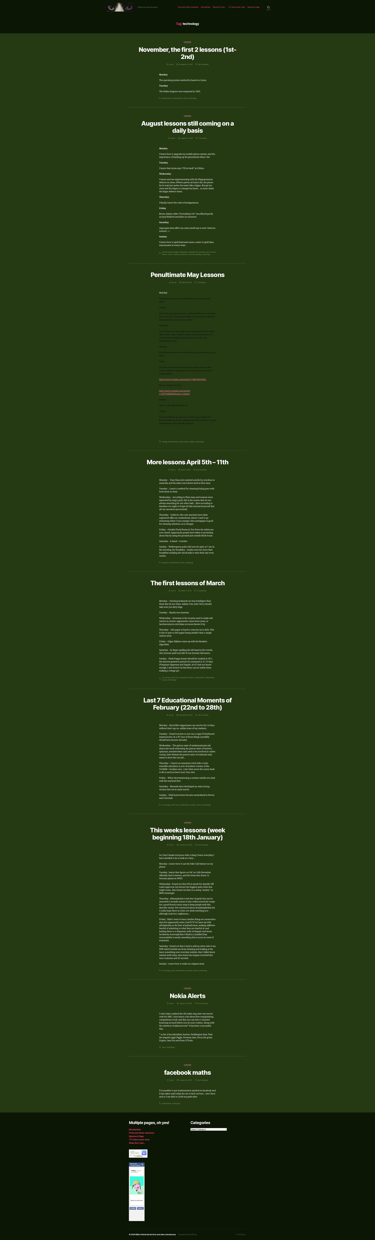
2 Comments (201, 591)
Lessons (187, 42)
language (183, 677)
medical (189, 971)
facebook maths (187, 1072)
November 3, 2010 (186, 64)
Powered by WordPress (187, 1234)
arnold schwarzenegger (170, 252)
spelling (198, 254)
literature (191, 677)
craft (172, 677)
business (165, 563)
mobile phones (177, 98)
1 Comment (203, 138)
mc (172, 64)
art (163, 677)
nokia (186, 98)
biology (164, 442)
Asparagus (183, 252)
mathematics (199, 677)
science (164, 680)
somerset (191, 254)
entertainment (173, 442)
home (182, 563)
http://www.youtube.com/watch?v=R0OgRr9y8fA (182, 379)
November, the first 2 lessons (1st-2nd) (187, 53)
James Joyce (134, 1153)
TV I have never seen (236, 7)
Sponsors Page (253, 7)
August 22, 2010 (187, 138)
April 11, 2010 (186, 470)
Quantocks (183, 254)
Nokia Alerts (187, 996)
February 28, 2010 (185, 715)
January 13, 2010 (186, 1003)
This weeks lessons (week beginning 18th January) (187, 833)
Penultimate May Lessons (188, 274)
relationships (209, 677)
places (186, 442)
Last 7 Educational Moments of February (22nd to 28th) (187, 703)
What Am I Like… (219, 7)
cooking (176, 254)
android (164, 98)
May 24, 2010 (187, 282)
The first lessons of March (187, 583)
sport (164, 1047)
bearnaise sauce (205, 252)
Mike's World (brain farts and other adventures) (156, 1234)
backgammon (193, 252)
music (181, 442)
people (192, 805)
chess (170, 254)
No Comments (203, 64)
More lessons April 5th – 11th (187, 462)
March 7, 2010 (186, 591)
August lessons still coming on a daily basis (187, 127)
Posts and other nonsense (188, 7)
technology (192, 98)
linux (170, 98)
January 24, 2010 (185, 845)
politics (192, 442)
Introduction (205, 7)
